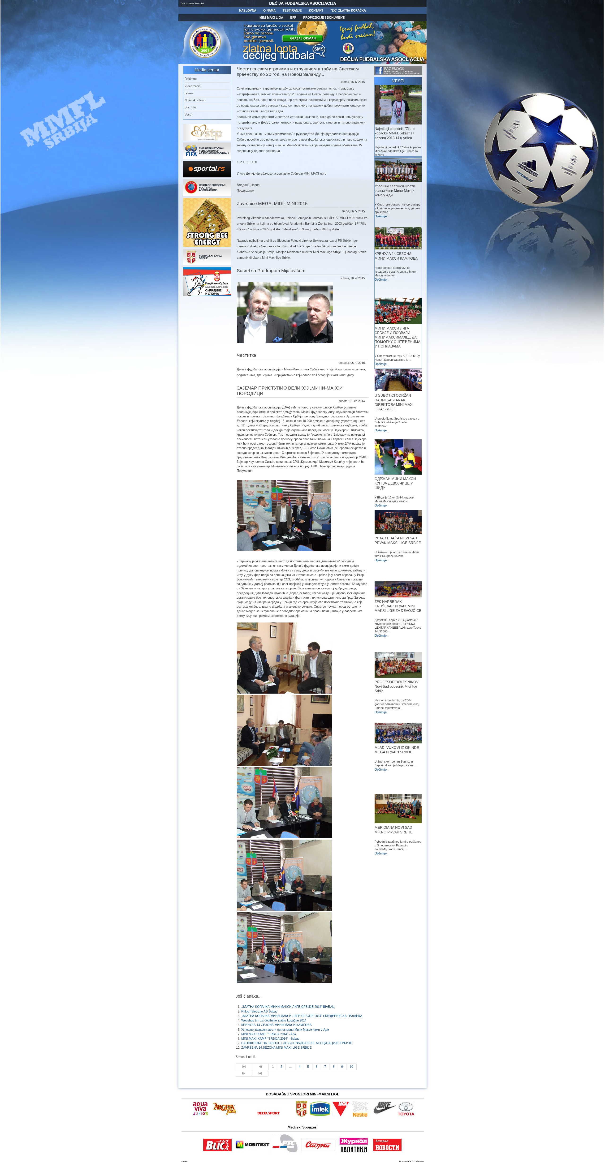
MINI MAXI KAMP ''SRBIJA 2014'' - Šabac (270, 1038)
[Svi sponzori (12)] (285, 1152)
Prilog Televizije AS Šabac (259, 1011)
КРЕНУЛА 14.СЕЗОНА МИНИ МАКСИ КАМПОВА (276, 1025)
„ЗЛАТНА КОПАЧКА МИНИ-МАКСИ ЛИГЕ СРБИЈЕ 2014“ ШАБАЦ (288, 1006)
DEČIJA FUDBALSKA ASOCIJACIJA (302, 3)
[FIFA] (207, 158)
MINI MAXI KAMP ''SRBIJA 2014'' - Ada (268, 1034)
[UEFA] (207, 195)
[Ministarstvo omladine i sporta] (207, 295)
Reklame (191, 79)
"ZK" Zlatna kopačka (348, 10)
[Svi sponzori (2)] (225, 1116)
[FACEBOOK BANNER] (398, 74)
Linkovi (189, 93)
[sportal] (207, 176)
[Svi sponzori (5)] (302, 1116)
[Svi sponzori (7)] (252, 1152)
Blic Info (190, 107)
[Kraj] (260, 1073)
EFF (293, 17)
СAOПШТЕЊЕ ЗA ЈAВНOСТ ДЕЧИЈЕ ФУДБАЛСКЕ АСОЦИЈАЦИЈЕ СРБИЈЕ (296, 1043)
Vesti (188, 114)
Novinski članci (195, 100)
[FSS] (207, 264)
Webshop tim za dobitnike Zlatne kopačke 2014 (273, 1020)
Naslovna (247, 10)
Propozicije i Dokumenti (324, 17)
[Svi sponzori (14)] (406, 1116)
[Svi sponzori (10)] (384, 1116)
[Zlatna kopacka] (285, 62)
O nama (269, 10)
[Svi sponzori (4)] (266, 1116)
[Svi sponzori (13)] (318, 1152)
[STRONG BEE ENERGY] (207, 246)
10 (351, 1066)
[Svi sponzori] (201, 1116)
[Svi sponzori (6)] (320, 1116)
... (290, 1066)
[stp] (207, 139)
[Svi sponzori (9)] (361, 1116)
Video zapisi (193, 86)
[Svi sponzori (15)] (354, 1152)
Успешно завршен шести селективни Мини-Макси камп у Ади (285, 1029)
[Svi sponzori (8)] (341, 1116)
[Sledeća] (244, 1073)
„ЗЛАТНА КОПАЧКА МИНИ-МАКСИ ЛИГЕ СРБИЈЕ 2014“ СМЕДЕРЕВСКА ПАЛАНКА (301, 1016)
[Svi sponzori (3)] (217, 1152)
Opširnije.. (382, 216)
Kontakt (316, 10)
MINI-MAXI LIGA (271, 17)
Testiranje (292, 10)
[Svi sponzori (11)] (387, 1152)
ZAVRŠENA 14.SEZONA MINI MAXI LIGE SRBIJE (276, 1047)
